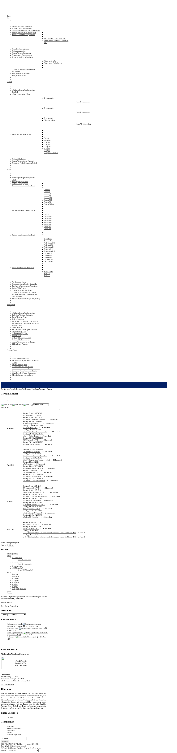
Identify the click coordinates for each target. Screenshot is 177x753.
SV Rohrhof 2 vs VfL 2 (31, 524)
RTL (33, 744)
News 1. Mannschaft (24, 560)
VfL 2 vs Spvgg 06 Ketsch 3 (32, 513)
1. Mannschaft (17, 558)
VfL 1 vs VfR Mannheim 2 (32, 500)
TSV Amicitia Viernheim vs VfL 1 (34, 492)
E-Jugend (15, 585)
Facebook (10, 717)
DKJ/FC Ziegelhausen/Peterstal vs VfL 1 (36, 460)
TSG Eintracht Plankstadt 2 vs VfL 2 (35, 456)
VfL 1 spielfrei (27, 415)
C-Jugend (15, 580)
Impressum (10, 726)
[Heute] (28, 405)
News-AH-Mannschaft (25, 570)
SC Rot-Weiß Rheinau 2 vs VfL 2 (34, 505)
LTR (37, 744)
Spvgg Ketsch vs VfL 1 (31, 529)
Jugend (9, 572)
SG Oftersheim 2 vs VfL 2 (31, 488)
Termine (18, 389)
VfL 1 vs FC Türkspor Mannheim (34, 481)
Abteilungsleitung (12, 554)
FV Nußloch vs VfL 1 (30, 428)
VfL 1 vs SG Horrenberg (31, 517)
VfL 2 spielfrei (27, 464)
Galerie (9, 591)
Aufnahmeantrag (6, 602)
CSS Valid (4, 744)
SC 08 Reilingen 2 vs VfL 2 (32, 424)
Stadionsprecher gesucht (15, 626)
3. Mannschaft (17, 566)
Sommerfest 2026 (39, 628)
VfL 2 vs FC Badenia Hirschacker (34, 419)
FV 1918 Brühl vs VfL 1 (31, 472)
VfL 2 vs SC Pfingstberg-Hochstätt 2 (35, 432)
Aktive (9, 556)
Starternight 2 (31, 637)
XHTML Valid (14, 744)
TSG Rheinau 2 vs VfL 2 (31, 440)
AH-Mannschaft (17, 568)
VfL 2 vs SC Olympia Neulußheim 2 (35, 496)
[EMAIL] (7, 400)
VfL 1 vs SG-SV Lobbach (31, 444)
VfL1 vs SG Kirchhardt (30, 436)
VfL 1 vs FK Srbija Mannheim (33, 468)
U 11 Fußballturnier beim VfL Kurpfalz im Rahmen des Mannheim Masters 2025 (49, 533)
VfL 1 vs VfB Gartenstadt (31, 452)
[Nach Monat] (7, 405)
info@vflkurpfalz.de (23, 681)
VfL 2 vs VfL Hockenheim (32, 477)
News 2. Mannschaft (24, 564)
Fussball (12, 389)
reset (28, 744)
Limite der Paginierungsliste (10, 543)
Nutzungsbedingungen (14, 728)
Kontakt (9, 732)
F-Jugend (15, 587)
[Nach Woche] (17, 405)
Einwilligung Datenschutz (9, 606)
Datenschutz (11, 730)
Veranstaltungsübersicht (14, 734)
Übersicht (15, 574)
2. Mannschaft (17, 562)
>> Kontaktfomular (7, 685)
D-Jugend (15, 583)
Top (21, 744)
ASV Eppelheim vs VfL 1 (31, 509)
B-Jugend (15, 578)
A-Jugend (15, 576)
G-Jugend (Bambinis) (19, 589)
